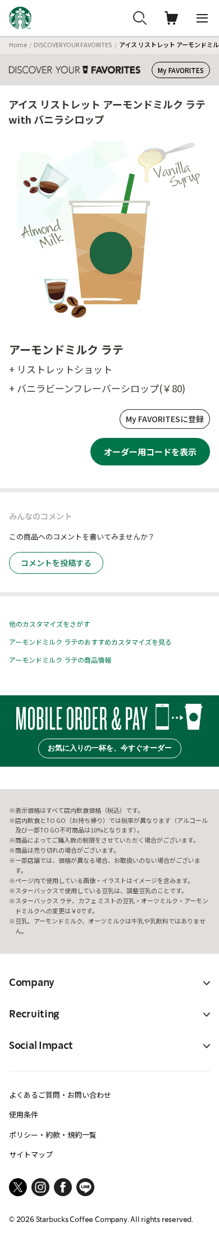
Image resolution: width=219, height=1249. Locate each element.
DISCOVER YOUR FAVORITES (73, 44)
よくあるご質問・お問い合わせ (60, 1094)
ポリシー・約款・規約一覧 (53, 1134)
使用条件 (23, 1114)
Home (18, 44)
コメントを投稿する (56, 562)
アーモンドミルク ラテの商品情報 (60, 659)
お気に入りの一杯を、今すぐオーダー (110, 748)
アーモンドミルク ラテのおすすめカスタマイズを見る (90, 641)
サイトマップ (31, 1154)
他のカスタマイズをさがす (49, 623)
